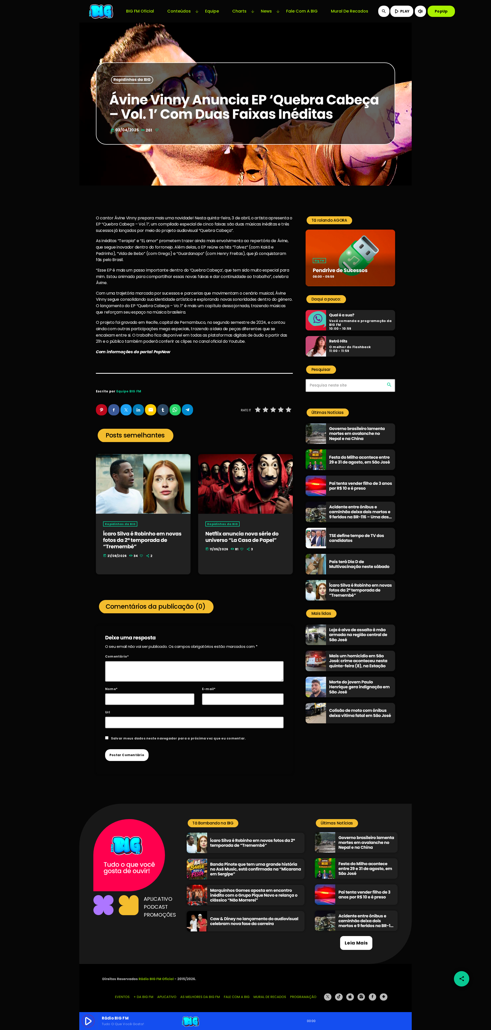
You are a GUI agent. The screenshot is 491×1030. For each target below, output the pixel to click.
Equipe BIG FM (128, 391)
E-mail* (209, 689)
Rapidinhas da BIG (132, 80)
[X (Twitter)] (328, 997)
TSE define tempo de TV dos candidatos (356, 538)
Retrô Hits (338, 341)
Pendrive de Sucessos (340, 270)
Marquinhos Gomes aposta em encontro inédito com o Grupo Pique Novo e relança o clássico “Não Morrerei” (254, 895)
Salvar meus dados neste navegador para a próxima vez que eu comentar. (178, 738)
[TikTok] (339, 997)
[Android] (383, 997)
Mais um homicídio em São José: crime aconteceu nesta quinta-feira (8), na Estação (358, 661)
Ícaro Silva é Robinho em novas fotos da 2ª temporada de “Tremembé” (142, 540)
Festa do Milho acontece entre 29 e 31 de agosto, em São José (359, 459)
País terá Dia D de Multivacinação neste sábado (359, 564)
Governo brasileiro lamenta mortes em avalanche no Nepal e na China (357, 433)
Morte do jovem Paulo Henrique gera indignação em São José (359, 687)
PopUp (441, 11)
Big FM (319, 261)
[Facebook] (372, 997)
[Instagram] (361, 997)
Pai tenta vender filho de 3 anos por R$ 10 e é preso (360, 485)
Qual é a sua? (341, 315)
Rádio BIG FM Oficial (156, 979)
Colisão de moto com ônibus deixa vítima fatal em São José (360, 712)
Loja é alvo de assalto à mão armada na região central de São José (358, 634)
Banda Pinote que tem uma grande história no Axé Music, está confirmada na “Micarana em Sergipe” (255, 869)
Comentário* (117, 656)
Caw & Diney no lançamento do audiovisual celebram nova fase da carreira (254, 921)
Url (107, 712)
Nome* (111, 689)
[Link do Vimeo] (101, 11)
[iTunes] (350, 997)
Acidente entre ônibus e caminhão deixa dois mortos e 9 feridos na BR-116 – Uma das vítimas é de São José (359, 514)
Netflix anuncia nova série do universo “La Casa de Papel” (241, 537)
